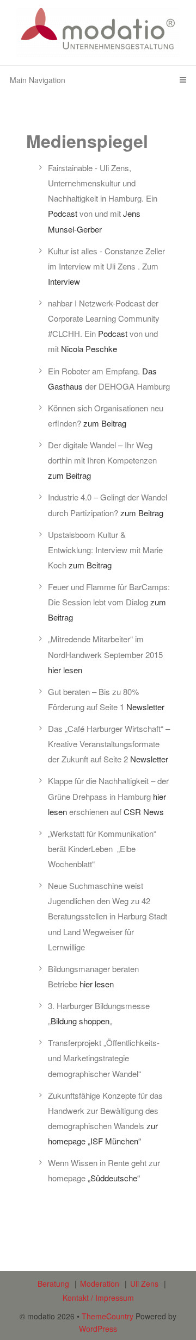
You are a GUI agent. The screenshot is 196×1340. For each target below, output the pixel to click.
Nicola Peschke (89, 348)
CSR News (144, 811)
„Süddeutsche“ (114, 1178)
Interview (64, 281)
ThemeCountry (107, 1316)
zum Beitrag (104, 423)
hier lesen (65, 669)
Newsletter (145, 706)
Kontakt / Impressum (98, 1297)
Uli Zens (144, 1283)
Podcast (62, 213)
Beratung (53, 1283)
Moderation (99, 1283)
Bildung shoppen (80, 1020)
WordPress (98, 1328)
